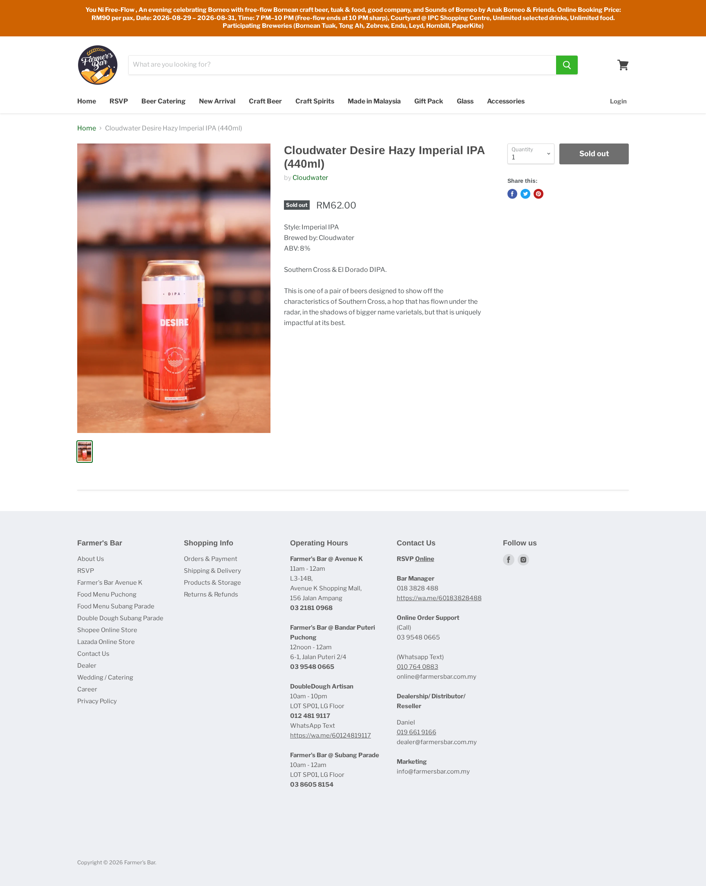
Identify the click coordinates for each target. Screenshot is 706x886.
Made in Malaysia (374, 101)
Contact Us (93, 653)
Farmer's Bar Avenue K (110, 582)
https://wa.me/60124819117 (330, 735)
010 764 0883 (417, 667)
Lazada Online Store (106, 642)
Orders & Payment (210, 559)
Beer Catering (163, 101)
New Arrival (217, 101)
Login (618, 101)
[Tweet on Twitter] (525, 194)
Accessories (506, 101)
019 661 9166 (416, 732)
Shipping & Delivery (212, 570)
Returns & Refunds (211, 594)
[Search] (567, 65)
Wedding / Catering (105, 677)
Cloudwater (310, 178)
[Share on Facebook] (512, 194)
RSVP (118, 101)
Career (87, 689)
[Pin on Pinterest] (538, 194)
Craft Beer (265, 101)
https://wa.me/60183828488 (439, 598)
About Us (90, 559)
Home (86, 101)
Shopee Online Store (107, 630)
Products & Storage (212, 582)
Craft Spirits (314, 101)
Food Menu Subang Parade (115, 606)
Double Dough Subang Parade (120, 618)
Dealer (86, 665)
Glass (465, 101)
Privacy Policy (97, 701)
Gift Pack (428, 101)
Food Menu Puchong (106, 594)
